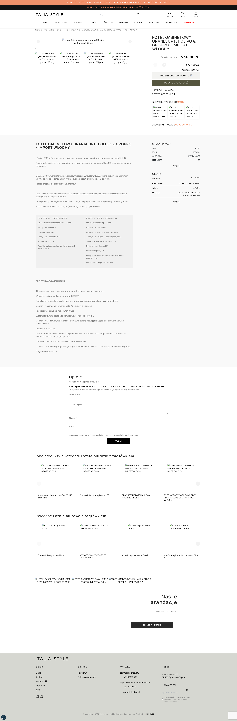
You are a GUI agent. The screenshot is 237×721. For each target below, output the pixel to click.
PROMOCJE (189, 22)
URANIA (180, 102)
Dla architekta (172, 22)
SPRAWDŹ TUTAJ (139, 7)
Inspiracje (138, 22)
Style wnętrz (79, 22)
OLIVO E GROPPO (183, 124)
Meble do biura (55, 30)
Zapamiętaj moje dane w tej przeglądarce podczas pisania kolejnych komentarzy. (104, 434)
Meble (45, 22)
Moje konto (170, 16)
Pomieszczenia (60, 22)
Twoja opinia (78, 404)
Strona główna (41, 30)
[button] (35, 48)
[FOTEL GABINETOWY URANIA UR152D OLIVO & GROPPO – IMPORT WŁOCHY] (160, 112)
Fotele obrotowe (70, 30)
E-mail (72, 426)
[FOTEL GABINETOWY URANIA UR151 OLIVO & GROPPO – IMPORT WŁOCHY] (192, 112)
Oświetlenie (108, 22)
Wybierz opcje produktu (174, 75)
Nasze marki (154, 22)
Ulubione (182, 16)
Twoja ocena (75, 394)
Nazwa (73, 418)
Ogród (93, 22)
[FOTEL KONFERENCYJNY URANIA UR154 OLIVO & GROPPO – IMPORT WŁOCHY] (176, 112)
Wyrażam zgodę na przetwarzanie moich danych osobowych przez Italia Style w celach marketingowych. (177, 699)
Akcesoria (123, 22)
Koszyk (196, 16)
